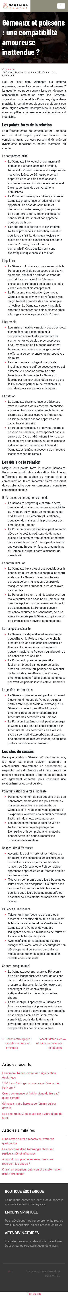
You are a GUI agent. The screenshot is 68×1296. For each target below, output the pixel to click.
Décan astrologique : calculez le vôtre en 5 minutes (18, 1043)
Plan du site (34, 1293)
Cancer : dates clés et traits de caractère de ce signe (49, 1043)
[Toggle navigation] (61, 6)
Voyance (10, 69)
